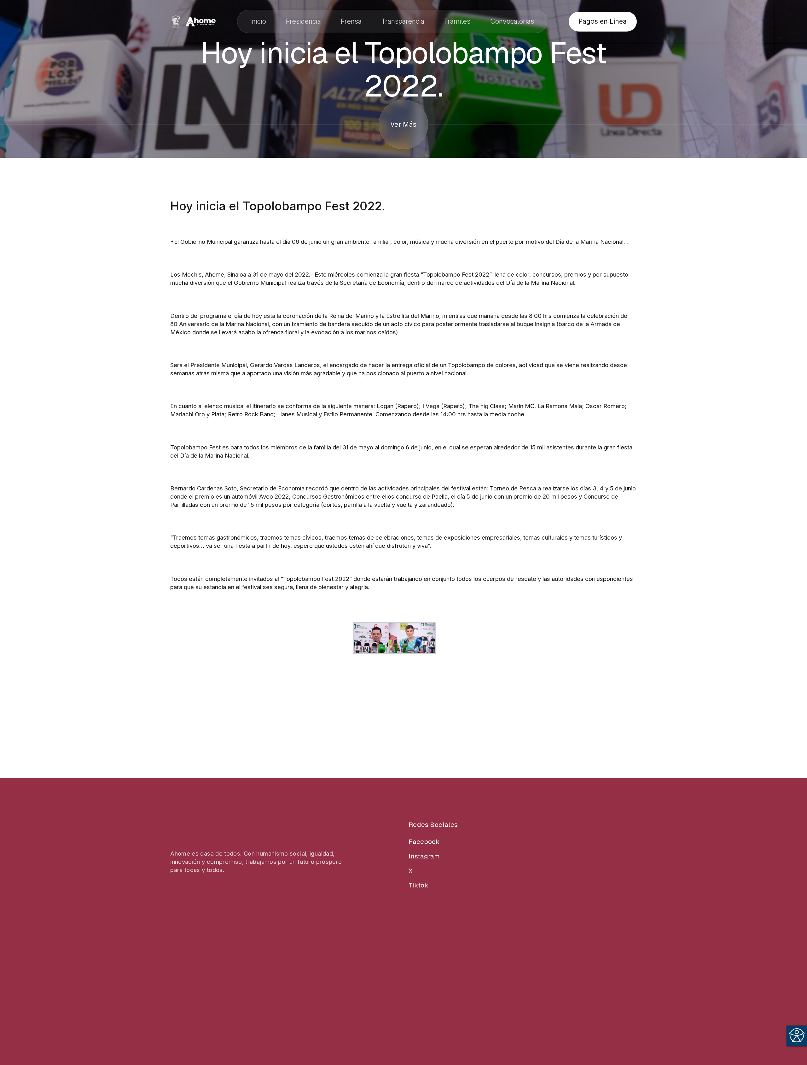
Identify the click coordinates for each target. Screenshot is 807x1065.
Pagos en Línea (602, 21)
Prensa (351, 21)
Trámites (457, 21)
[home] (193, 21)
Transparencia (402, 21)
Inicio (258, 21)
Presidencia (303, 21)
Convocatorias (512, 21)
